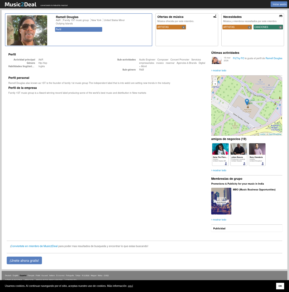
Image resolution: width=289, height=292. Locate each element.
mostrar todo (219, 70)
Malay (100, 275)
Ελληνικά (60, 275)
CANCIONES (267, 27)
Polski (38, 275)
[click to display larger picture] (30, 30)
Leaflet (262, 134)
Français (31, 275)
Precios (29, 279)
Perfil (58, 29)
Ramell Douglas (274, 58)
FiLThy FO (238, 58)
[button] (24, 260)
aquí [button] (130, 285)
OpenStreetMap (275, 134)
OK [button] (280, 286)
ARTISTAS (170, 27)
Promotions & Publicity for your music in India (237, 183)
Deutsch (8, 275)
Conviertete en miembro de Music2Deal (34, 246)
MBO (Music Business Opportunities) (254, 189)
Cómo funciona (13, 279)
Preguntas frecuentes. (49, 279)
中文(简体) (85, 275)
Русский (44, 275)
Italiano (52, 275)
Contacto (70, 279)
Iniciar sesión (280, 4)
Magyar (94, 275)
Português (70, 275)
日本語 (106, 275)
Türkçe (77, 275)
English (15, 275)
